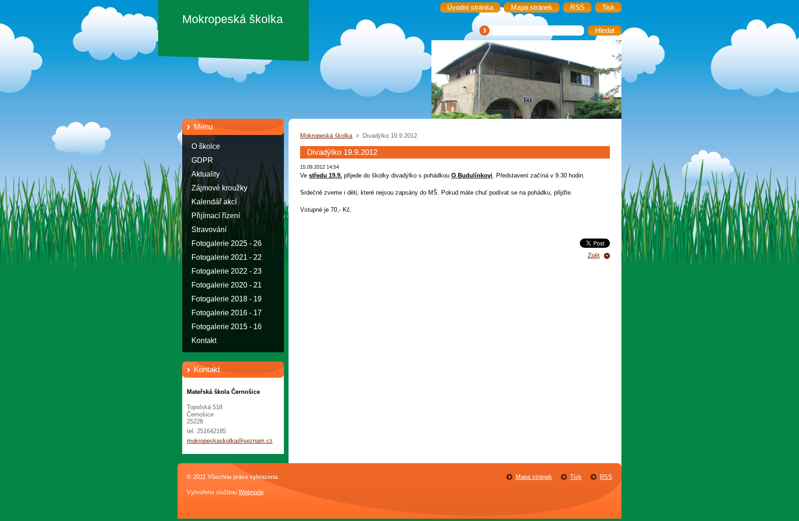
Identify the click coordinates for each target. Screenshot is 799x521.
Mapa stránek (534, 476)
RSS (606, 476)
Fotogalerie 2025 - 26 (226, 243)
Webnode (251, 492)
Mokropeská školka (326, 135)
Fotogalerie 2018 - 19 (226, 299)
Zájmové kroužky (219, 188)
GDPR (202, 160)
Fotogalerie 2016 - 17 (226, 313)
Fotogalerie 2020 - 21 (226, 285)
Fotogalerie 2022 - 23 (226, 271)
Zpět (594, 255)
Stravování (209, 229)
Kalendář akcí (214, 202)
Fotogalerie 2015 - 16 (226, 327)
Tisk (576, 476)
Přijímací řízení (215, 216)
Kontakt (203, 340)
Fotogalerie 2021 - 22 (226, 257)
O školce (205, 146)
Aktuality (205, 174)
